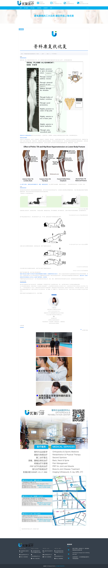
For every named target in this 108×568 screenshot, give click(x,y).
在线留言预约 (42, 3)
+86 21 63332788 (35, 558)
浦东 (87, 3)
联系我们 (81, 2)
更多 (51, 8)
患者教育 (46, 8)
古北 (85, 3)
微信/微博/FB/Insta (70, 3)
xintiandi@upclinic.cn (35, 556)
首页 (21, 8)
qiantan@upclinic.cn (58, 556)
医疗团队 (33, 8)
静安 (80, 3)
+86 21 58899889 (59, 558)
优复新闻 (39, 8)
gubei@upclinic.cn (48, 554)
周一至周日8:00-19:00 (57, 3)
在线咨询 (41, 2)
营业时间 (54, 2)
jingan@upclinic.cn (25, 554)
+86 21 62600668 (47, 556)
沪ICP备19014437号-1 (60, 566)
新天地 (83, 3)
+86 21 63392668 (24, 556)
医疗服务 (26, 8)
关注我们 (68, 2)
